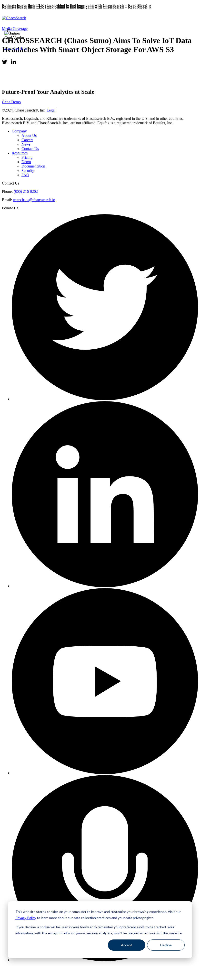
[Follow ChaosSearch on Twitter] (105, 399)
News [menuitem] (25, 144)
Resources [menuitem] (20, 153)
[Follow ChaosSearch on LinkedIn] (105, 586)
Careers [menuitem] (27, 140)
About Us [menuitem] (29, 135)
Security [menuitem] (27, 170)
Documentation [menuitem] (33, 166)
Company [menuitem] (19, 131)
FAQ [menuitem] (25, 175)
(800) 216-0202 (26, 191)
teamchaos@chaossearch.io (34, 200)
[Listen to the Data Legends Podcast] (105, 960)
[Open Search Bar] (9, 31)
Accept (126, 945)
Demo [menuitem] (26, 162)
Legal (51, 110)
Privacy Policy (25, 918)
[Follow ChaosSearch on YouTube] (105, 773)
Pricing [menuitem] (26, 157)
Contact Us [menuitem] (30, 149)
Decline (166, 945)
